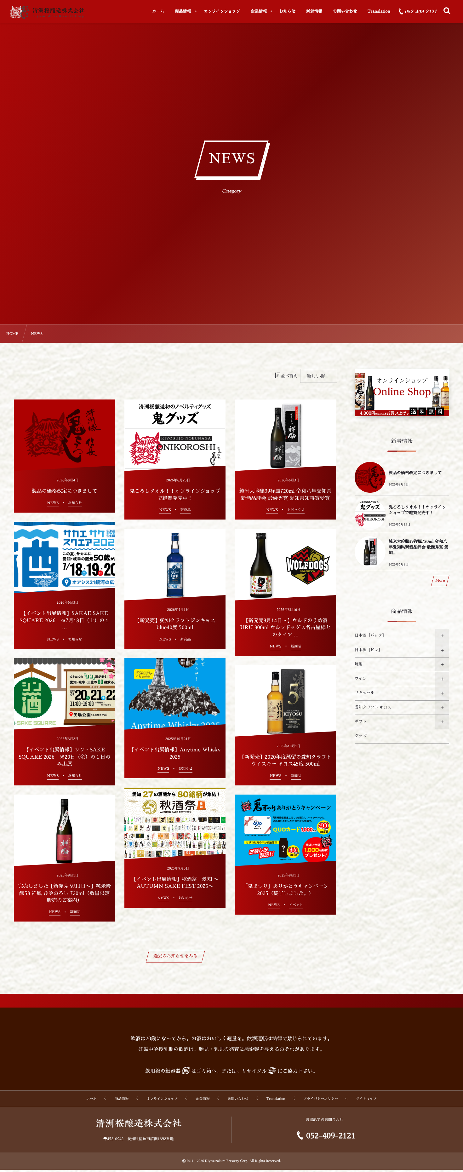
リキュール (364, 693)
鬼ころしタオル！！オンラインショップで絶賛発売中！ (417, 510)
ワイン (361, 679)
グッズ (361, 736)
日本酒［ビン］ (368, 650)
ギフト (361, 722)
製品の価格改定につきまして (415, 473)
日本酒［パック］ (370, 636)
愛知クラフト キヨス (373, 708)
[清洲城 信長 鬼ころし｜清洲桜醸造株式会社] (47, 12)
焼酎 (359, 664)
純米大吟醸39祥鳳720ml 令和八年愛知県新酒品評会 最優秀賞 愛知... (419, 547)
